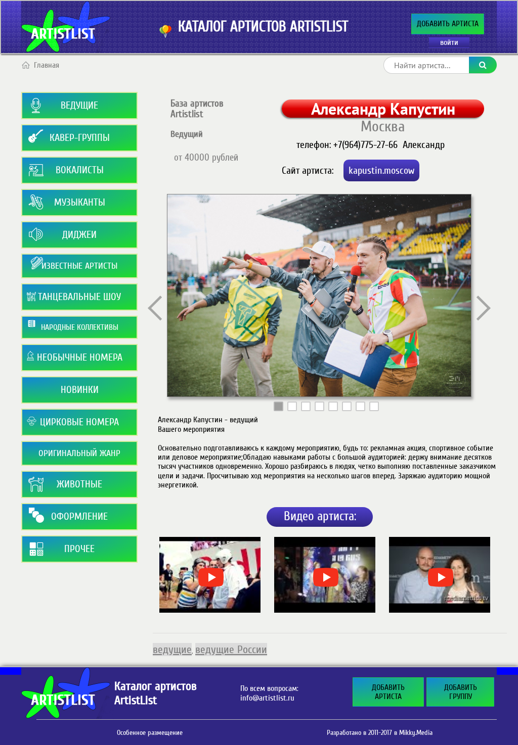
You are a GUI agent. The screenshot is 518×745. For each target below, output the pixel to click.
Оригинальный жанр (79, 453)
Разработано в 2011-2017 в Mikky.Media (380, 732)
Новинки (80, 389)
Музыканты (79, 202)
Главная (46, 65)
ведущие (172, 649)
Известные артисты (79, 266)
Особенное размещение (150, 732)
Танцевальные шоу (79, 297)
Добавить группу (460, 692)
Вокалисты (80, 170)
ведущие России (231, 649)
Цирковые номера (79, 422)
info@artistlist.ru (267, 698)
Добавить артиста (448, 23)
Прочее (79, 549)
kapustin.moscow (381, 170)
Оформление (79, 516)
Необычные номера (79, 357)
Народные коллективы (79, 327)
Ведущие (79, 105)
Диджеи (79, 234)
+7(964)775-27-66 (365, 145)
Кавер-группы (80, 137)
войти (449, 42)
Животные (79, 484)
